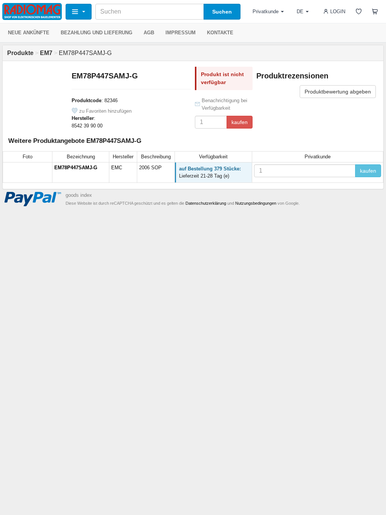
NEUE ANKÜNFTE (28, 32)
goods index (79, 195)
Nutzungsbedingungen (255, 203)
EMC (116, 167)
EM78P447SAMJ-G (75, 167)
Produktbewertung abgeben (338, 92)
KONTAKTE (220, 32)
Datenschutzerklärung (205, 203)
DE (300, 11)
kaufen (239, 122)
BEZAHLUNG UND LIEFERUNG (96, 32)
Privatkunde (266, 11)
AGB (149, 32)
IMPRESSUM (180, 32)
